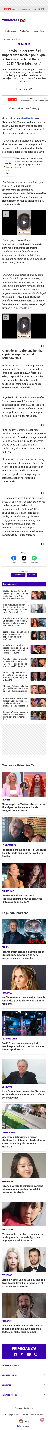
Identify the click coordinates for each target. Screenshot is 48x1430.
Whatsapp (34, 563)
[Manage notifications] (42, 1420)
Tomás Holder (18, 575)
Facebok (13, 563)
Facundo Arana (39, 31)
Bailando (32, 575)
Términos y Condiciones (24, 1408)
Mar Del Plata (24, 31)
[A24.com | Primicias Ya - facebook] (15, 1354)
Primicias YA (6, 39)
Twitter (24, 563)
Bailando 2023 (31, 118)
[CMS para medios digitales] (24, 1426)
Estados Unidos (10, 31)
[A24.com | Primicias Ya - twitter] (22, 1354)
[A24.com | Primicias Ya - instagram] (35, 1354)
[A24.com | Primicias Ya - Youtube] (29, 1354)
